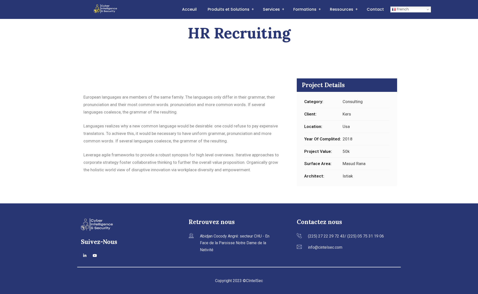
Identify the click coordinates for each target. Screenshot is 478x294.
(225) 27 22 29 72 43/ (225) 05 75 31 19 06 (346, 236)
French (402, 9)
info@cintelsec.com (325, 247)
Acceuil (189, 9)
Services (271, 9)
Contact (375, 9)
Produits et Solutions (228, 9)
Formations (304, 9)
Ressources (341, 9)
